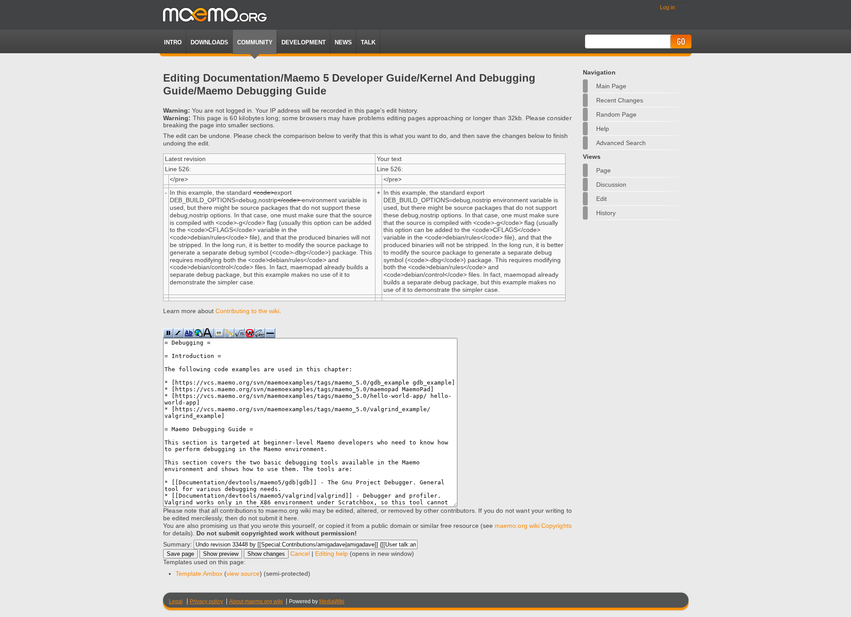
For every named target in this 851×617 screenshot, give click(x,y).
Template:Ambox (199, 573)
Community (255, 42)
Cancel (300, 553)
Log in (667, 7)
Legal (176, 601)
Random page (616, 114)
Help (602, 128)
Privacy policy (206, 601)
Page (603, 170)
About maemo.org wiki (256, 601)
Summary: (177, 544)
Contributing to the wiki (247, 310)
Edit (601, 198)
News (343, 42)
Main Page (611, 86)
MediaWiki (331, 601)
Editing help (331, 553)
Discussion (611, 184)
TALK (368, 42)
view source (243, 573)
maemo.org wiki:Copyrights (533, 525)
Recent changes (619, 100)
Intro (173, 42)
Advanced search (621, 142)
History (606, 212)
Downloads (209, 42)
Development (303, 42)
